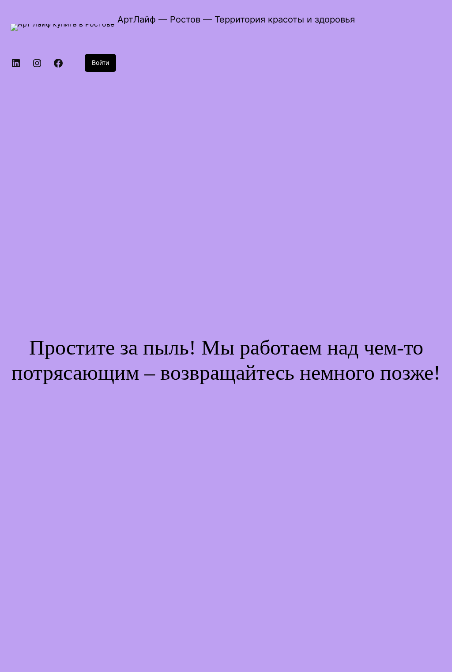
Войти (100, 62)
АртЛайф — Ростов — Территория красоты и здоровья (236, 19)
